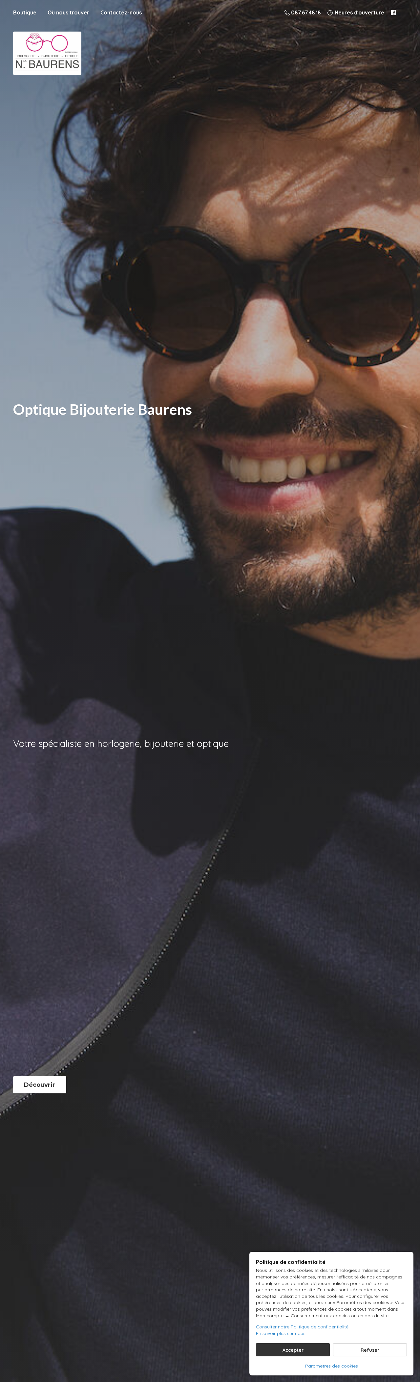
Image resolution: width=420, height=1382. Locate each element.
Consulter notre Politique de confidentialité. (302, 1327)
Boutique (24, 12)
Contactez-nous (121, 12)
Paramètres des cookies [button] (331, 1366)
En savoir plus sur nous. (281, 1333)
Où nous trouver (68, 12)
